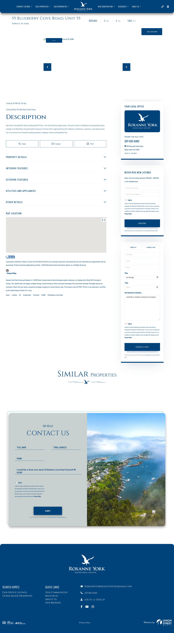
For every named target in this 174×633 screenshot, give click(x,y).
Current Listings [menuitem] (23, 6)
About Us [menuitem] (135, 6)
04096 (43, 295)
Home (8, 295)
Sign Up (100, 599)
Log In (88, 599)
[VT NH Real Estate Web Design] (158, 622)
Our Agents (134, 153)
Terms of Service (156, 355)
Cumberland (27, 295)
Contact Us (127, 153)
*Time (126, 283)
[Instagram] (92, 607)
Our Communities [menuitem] (60, 6)
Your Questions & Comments (133, 293)
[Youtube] (87, 607)
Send (48, 511)
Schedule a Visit (151, 247)
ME (20, 295)
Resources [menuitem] (122, 6)
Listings (14, 295)
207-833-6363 (162, 6)
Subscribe (142, 223)
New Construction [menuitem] (105, 6)
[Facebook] (81, 607)
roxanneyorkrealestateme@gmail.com (108, 586)
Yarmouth (36, 295)
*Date (126, 273)
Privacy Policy (11, 273)
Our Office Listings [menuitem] (14, 592)
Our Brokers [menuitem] (53, 602)
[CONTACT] (151, 31)
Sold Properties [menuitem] (42, 6)
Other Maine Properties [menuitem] (17, 596)
